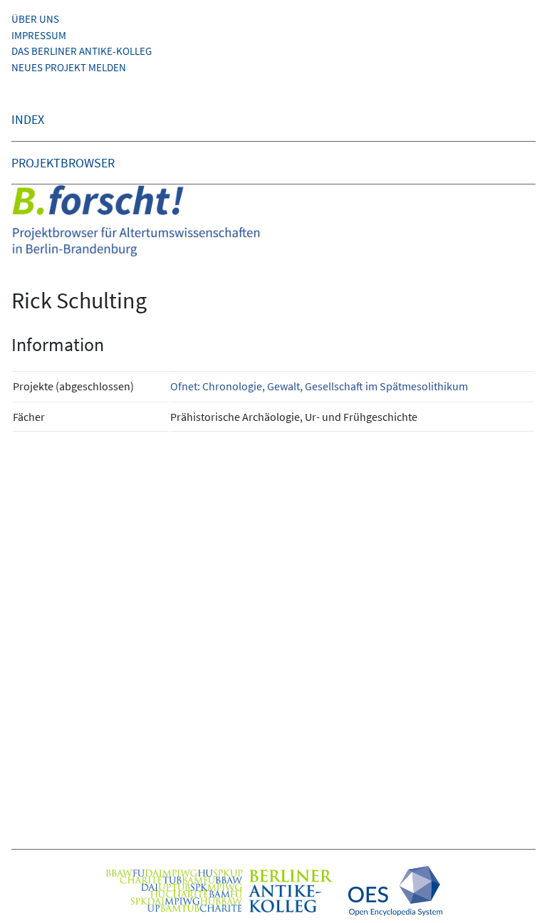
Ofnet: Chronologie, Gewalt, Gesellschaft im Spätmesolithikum (319, 386)
